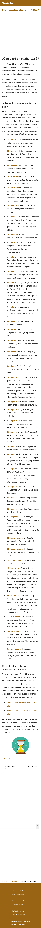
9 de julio (11, 454)
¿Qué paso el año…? (19, 894)
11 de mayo (12, 329)
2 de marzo (12, 216)
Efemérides (7, 3)
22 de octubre (13, 595)
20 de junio (12, 420)
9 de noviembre (14, 649)
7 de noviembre (14, 631)
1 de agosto (12, 486)
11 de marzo (12, 234)
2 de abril (11, 271)
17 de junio (12, 401)
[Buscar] (37, 826)
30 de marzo (12, 242)
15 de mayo (12, 340)
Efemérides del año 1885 (11, 767)
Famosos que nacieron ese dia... (19, 921)
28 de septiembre (15, 549)
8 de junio (11, 366)
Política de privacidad (18, 924)
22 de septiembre (15, 537)
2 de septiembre (14, 516)
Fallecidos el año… (18, 914)
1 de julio (11, 446)
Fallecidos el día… (18, 911)
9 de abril (11, 282)
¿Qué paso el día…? (19, 891)
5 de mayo (11, 321)
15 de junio (12, 377)
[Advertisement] (20, 33)
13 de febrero (13, 176)
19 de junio (12, 409)
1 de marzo (12, 205)
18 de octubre (13, 568)
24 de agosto (13, 497)
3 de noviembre (14, 616)
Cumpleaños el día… (19, 901)
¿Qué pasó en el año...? (10, 759)
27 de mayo (12, 351)
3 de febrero (12, 165)
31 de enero (12, 151)
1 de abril (11, 257)
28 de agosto (13, 509)
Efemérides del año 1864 (30, 767)
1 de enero (11, 139)
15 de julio (11, 468)
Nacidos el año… (18, 904)
